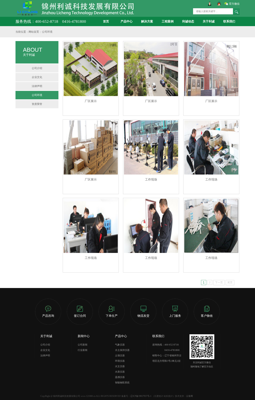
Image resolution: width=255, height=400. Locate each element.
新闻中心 (84, 336)
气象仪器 (120, 344)
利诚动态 (188, 21)
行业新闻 (82, 350)
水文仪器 (120, 366)
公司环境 (47, 31)
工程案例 (168, 21)
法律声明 (37, 86)
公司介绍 (37, 68)
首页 (106, 21)
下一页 (219, 282)
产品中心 (127, 21)
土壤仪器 (120, 355)
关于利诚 (209, 21)
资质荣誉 (37, 103)
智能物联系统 (122, 382)
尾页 (230, 282)
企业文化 (37, 77)
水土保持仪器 (122, 350)
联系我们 (229, 21)
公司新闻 (82, 344)
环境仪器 (120, 360)
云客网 (189, 396)
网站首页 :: (35, 31)
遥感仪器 (120, 377)
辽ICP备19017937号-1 (140, 396)
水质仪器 (120, 371)
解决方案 (147, 21)
